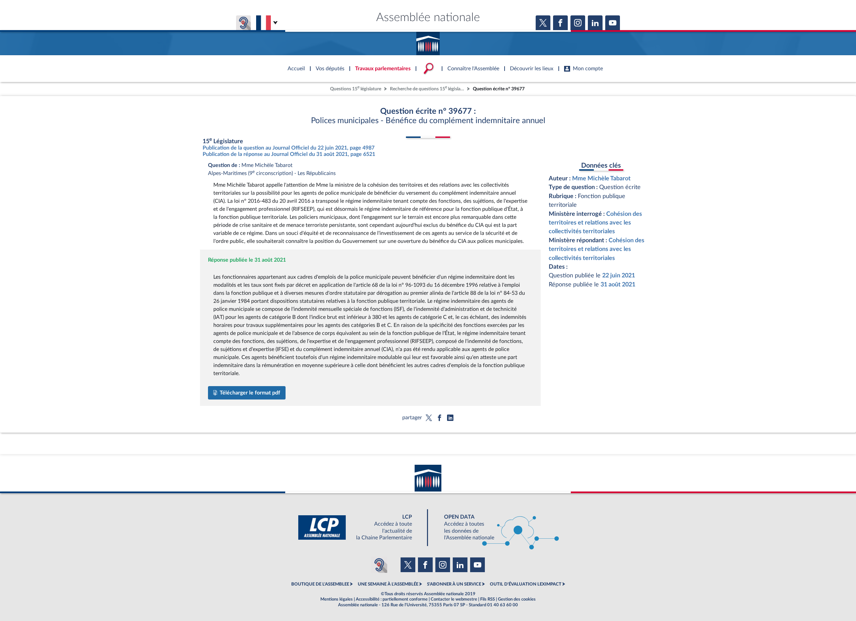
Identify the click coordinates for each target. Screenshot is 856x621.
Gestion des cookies (517, 599)
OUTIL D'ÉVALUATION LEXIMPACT (525, 584)
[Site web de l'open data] (495, 527)
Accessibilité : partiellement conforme (392, 599)
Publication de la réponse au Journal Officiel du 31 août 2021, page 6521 (289, 154)
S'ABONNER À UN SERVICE (454, 584)
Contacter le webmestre (454, 599)
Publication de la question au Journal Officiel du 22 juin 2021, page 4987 (288, 148)
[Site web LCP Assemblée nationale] (360, 527)
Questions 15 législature (355, 88)
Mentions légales (336, 599)
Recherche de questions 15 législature (427, 88)
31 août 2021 (618, 284)
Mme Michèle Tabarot (601, 178)
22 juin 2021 (618, 275)
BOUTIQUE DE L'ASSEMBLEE (320, 584)
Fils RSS (487, 599)
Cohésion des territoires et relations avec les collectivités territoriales (595, 223)
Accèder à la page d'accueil (428, 41)
